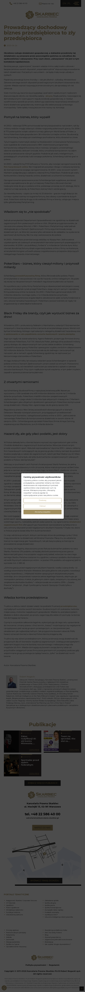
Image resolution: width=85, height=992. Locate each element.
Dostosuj (42, 500)
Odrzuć (43, 506)
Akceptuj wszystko (42, 512)
